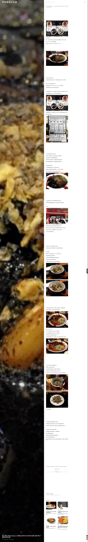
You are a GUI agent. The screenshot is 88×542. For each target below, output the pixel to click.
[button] (85, 2)
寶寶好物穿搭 (59, 510)
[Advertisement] (57, 14)
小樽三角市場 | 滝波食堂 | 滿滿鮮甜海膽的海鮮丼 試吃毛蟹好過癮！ (63, 527)
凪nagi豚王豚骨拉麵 (51, 466)
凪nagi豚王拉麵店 (47, 466)
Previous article (6, 539)
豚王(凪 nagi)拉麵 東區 (55, 466)
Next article (11, 539)
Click (87, 271)
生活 (49, 510)
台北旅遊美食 (47, 510)
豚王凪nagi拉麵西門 (59, 466)
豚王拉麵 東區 (65, 466)
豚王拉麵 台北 (62, 466)
